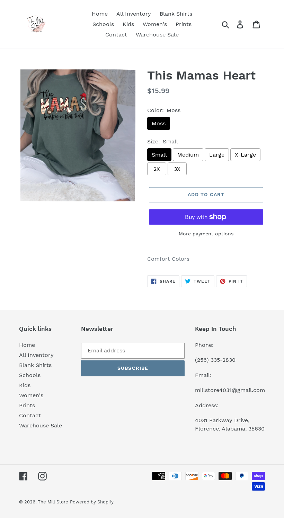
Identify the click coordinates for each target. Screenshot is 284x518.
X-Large (245, 154)
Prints (27, 405)
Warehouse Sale (40, 425)
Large (216, 154)
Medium (188, 154)
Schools (30, 375)
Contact (30, 415)
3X (177, 169)
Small (159, 154)
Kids (24, 385)
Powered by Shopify (92, 501)
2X (156, 169)
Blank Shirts (35, 365)
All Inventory (36, 355)
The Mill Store (53, 501)
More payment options (206, 233)
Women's (31, 395)
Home (27, 345)
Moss (159, 123)
